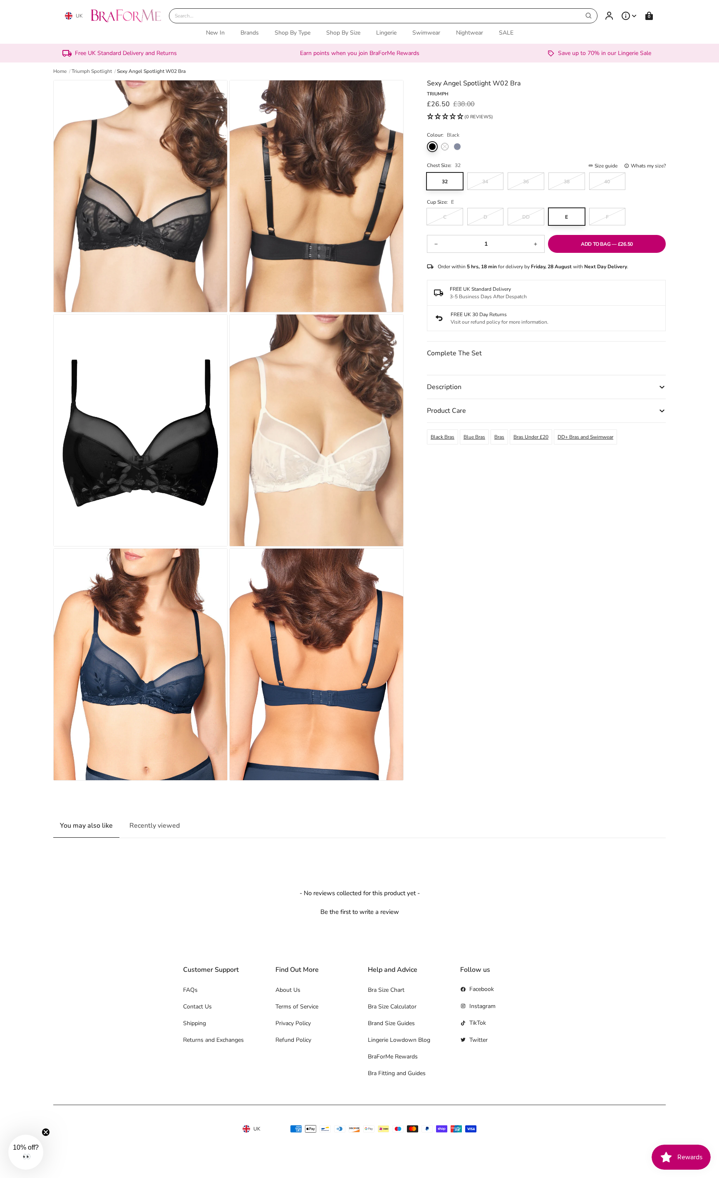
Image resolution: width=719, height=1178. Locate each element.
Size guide (606, 165)
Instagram (482, 1006)
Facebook (481, 989)
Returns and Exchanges (213, 1040)
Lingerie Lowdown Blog (399, 1040)
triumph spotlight (92, 71)
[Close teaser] (46, 1132)
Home (60, 71)
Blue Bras (474, 437)
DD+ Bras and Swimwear (585, 437)
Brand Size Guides (391, 1023)
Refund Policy (293, 1040)
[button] (460, 117)
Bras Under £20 (530, 437)
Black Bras (442, 437)
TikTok (477, 1023)
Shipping (194, 1023)
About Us (287, 990)
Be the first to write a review (359, 912)
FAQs (190, 990)
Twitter (478, 1040)
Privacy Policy (293, 1023)
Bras (499, 437)
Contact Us (197, 1007)
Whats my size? (648, 165)
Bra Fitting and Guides (397, 1073)
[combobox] (383, 15)
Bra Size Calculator (392, 1007)
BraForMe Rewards (393, 1057)
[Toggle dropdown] (629, 16)
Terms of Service (296, 1007)
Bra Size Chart (386, 990)
